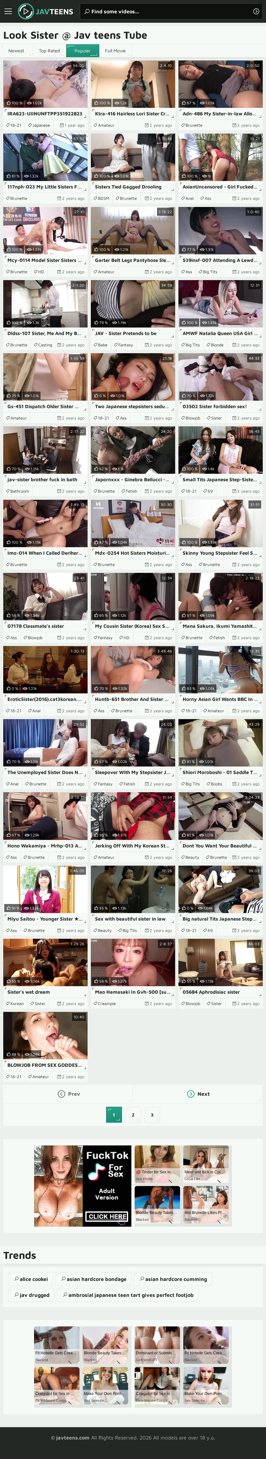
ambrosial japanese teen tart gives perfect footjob (131, 1295)
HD (41, 271)
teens (54, 11)
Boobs (216, 783)
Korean (17, 1003)
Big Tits (210, 271)
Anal (190, 198)
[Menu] (8, 11)
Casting (45, 344)
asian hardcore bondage (97, 1279)
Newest (16, 50)
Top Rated (49, 50)
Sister (216, 417)
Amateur (106, 125)
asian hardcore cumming (176, 1279)
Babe (102, 344)
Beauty (192, 857)
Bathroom (19, 491)
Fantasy (125, 344)
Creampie (107, 1003)
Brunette (194, 125)
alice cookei (34, 1279)
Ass (208, 198)
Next (203, 1094)
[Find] (256, 11)
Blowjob (193, 417)
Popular (83, 50)
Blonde (217, 344)
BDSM (103, 198)
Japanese (41, 125)
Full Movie (115, 50)
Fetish (131, 491)
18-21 (15, 125)
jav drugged (35, 1295)
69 (210, 491)
